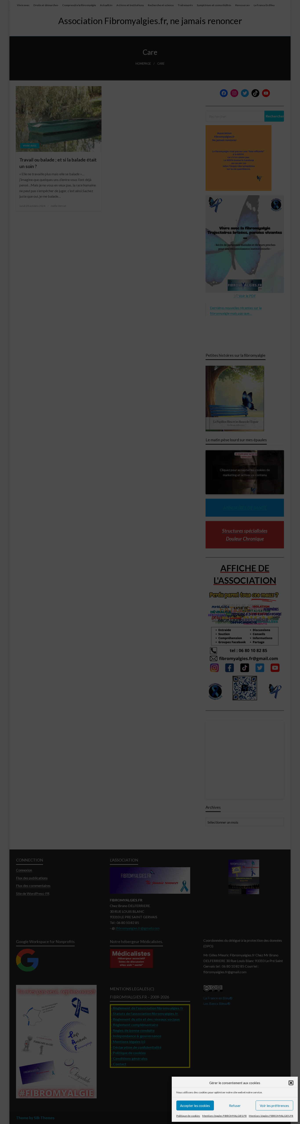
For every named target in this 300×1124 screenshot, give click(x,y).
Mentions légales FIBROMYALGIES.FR (224, 1115)
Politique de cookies (188, 1115)
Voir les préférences (274, 1106)
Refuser (235, 1106)
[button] (291, 1083)
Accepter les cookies (195, 1106)
